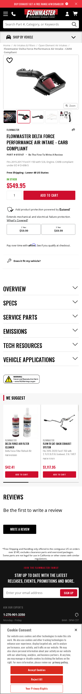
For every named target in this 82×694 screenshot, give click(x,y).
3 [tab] (66, 482)
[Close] (76, 630)
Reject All (36, 679)
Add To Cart (49, 195)
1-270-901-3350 (14, 615)
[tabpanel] (21, 442)
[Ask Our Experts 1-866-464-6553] (13, 14)
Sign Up (68, 593)
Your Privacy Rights (37, 688)
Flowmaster (13, 129)
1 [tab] (15, 482)
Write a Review (19, 529)
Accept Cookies (36, 670)
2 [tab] (41, 482)
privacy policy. (60, 662)
